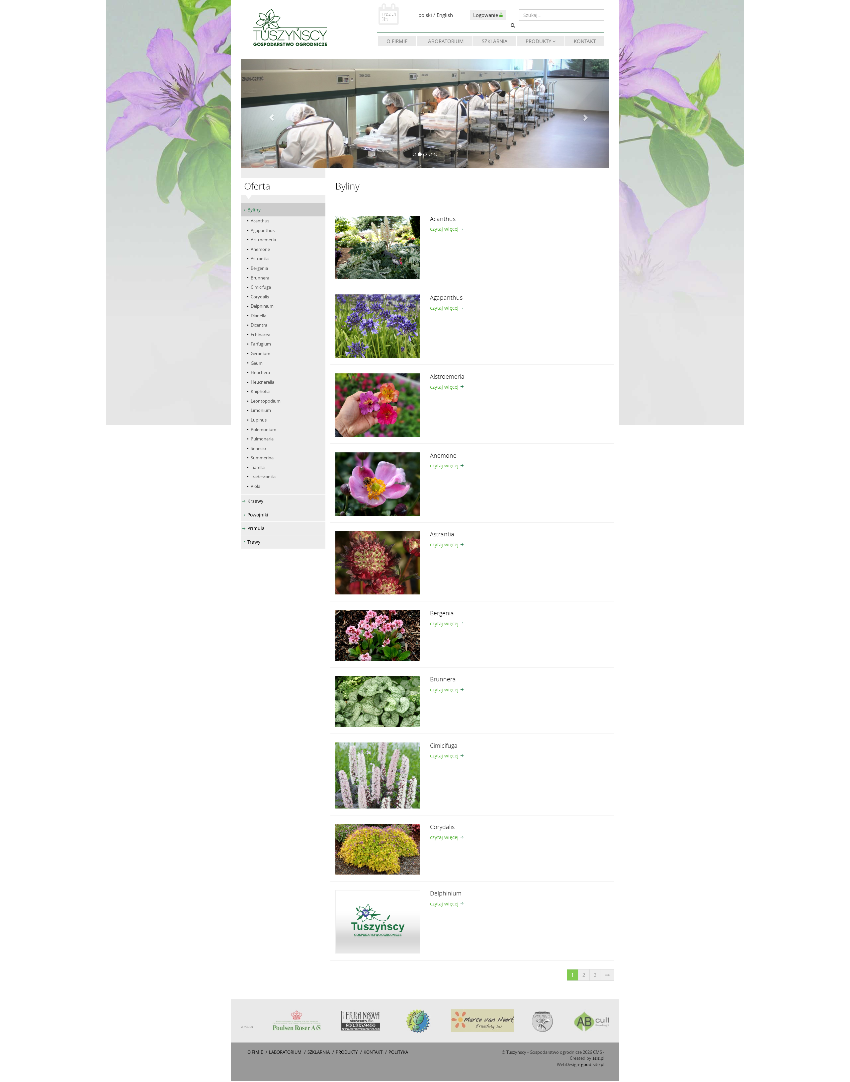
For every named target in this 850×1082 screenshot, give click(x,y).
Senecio (258, 449)
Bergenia (259, 269)
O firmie (396, 41)
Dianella (258, 317)
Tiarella (258, 468)
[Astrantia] (377, 563)
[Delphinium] (377, 922)
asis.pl (598, 1059)
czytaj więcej (444, 230)
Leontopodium (266, 402)
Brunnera (260, 279)
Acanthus (260, 222)
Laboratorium (444, 41)
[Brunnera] (377, 702)
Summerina (262, 459)
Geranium (260, 355)
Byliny (254, 211)
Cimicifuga (261, 288)
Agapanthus (263, 231)
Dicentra (259, 326)
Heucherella (262, 383)
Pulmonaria (262, 440)
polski (425, 15)
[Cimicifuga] (377, 776)
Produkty (539, 41)
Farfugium (261, 345)
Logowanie (486, 15)
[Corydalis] (377, 850)
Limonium (261, 412)
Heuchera (260, 374)
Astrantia (260, 260)
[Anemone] (377, 484)
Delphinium (262, 307)
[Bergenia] (377, 636)
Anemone (260, 251)
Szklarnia (495, 41)
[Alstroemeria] (377, 405)
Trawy (253, 543)
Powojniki (257, 516)
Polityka (398, 1053)
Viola (255, 488)
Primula (256, 529)
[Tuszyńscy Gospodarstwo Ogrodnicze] (290, 29)
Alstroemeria (263, 241)
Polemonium (263, 430)
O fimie (255, 1053)
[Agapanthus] (377, 327)
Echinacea (260, 336)
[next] (607, 976)
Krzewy (255, 502)
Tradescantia (263, 478)
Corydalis (260, 298)
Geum (257, 364)
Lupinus (259, 421)
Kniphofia (260, 393)
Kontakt (585, 41)
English (445, 15)
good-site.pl (592, 1066)
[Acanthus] (377, 248)
